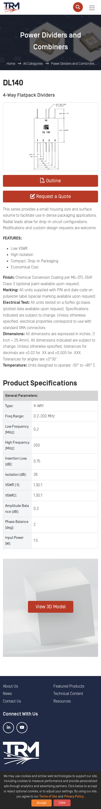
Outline (53, 181)
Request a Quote (53, 196)
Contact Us (12, 701)
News (7, 693)
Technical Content (68, 693)
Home (11, 64)
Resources (62, 701)
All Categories (33, 64)
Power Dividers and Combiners (72, 64)
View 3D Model (51, 607)
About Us (10, 686)
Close (62, 802)
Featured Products (68, 686)
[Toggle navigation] (92, 8)
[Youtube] (21, 727)
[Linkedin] (8, 727)
